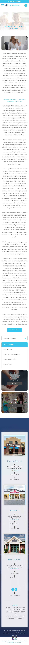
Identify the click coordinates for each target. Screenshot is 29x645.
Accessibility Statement (17, 633)
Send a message (14, 595)
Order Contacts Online (10, 359)
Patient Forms (8, 349)
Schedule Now (14, 1)
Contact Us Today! (14, 329)
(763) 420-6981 (14, 475)
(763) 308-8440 (14, 524)
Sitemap (14, 635)
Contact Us (14, 405)
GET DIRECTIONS (14, 470)
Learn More (14, 383)
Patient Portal (8, 364)
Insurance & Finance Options (12, 354)
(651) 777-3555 (14, 573)
